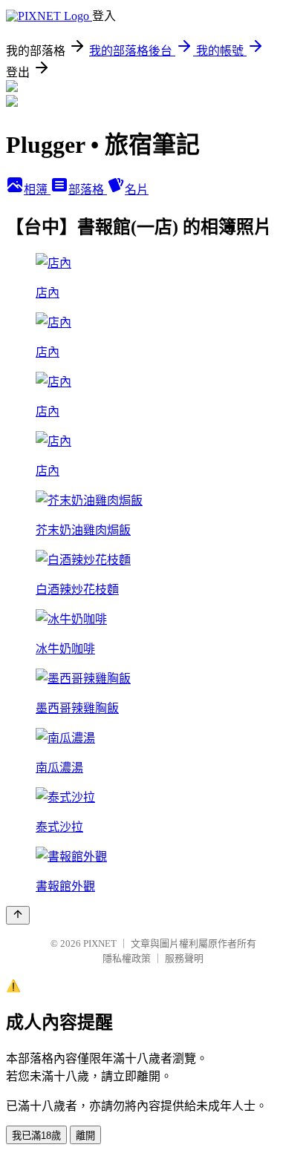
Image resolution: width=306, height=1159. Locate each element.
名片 (137, 189)
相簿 (37, 189)
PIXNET (100, 943)
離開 (85, 1135)
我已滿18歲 (36, 1135)
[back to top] (18, 915)
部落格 (87, 189)
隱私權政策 (126, 958)
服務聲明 (184, 958)
